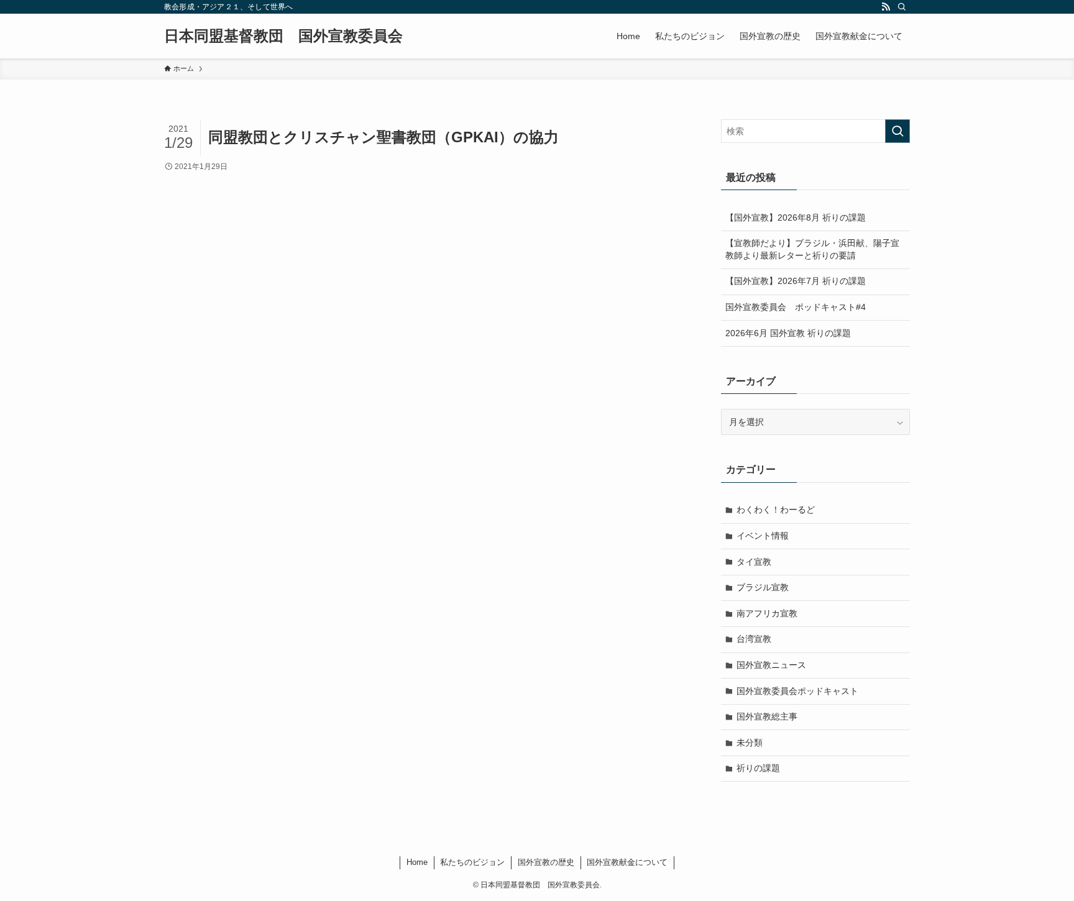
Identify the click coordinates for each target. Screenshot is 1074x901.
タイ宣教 (754, 562)
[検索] (902, 7)
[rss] (886, 7)
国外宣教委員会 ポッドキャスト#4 (795, 307)
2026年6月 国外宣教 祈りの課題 (788, 333)
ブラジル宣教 (763, 587)
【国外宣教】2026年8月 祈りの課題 (795, 217)
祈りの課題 (758, 768)
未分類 (750, 743)
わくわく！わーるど (776, 510)
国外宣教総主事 (767, 716)
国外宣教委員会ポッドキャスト (797, 691)
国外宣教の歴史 (546, 862)
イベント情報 (763, 536)
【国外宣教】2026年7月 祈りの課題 (795, 281)
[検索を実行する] (897, 131)
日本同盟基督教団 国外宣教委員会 (283, 36)
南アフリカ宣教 (767, 613)
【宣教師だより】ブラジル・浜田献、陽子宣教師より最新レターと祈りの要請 (812, 249)
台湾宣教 (754, 639)
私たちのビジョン (472, 862)
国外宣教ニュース (771, 665)
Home (417, 862)
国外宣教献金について (627, 862)
